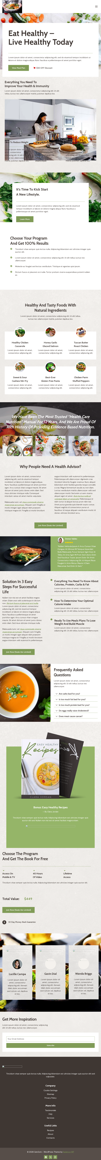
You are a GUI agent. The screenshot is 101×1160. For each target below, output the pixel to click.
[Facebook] (46, 1157)
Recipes (50, 1130)
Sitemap (50, 1094)
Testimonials (50, 1110)
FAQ (50, 1114)
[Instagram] (55, 1157)
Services (50, 1118)
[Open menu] (96, 7)
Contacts (50, 1138)
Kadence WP (68, 1152)
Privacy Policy (51, 1098)
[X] (50, 1157)
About (50, 1134)
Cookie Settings (51, 1090)
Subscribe (50, 1045)
